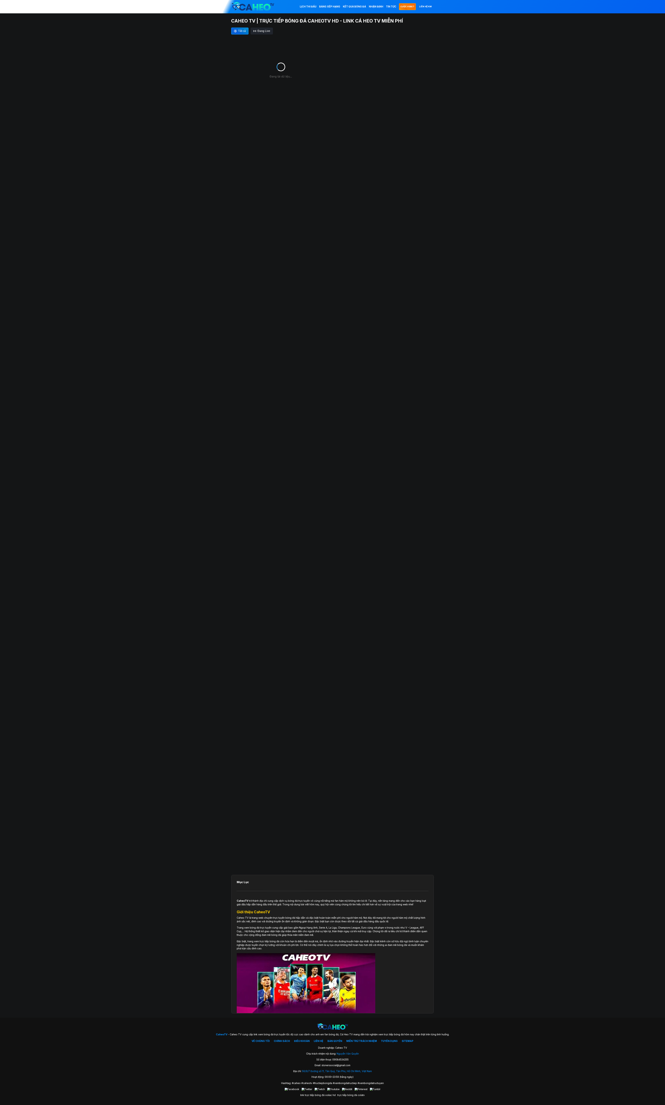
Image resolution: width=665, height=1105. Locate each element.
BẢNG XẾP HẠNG (329, 6)
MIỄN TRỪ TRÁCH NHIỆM (361, 1040)
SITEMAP (407, 1040)
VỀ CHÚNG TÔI (261, 1040)
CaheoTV (242, 900)
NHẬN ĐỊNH (376, 6)
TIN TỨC (391, 6)
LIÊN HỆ (318, 1040)
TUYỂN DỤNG (389, 1040)
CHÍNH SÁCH (282, 1040)
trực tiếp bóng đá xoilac (318, 1095)
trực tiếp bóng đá (347, 1095)
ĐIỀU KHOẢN (302, 1040)
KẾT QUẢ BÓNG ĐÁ (354, 6)
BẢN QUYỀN (334, 1040)
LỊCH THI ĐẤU (308, 6)
